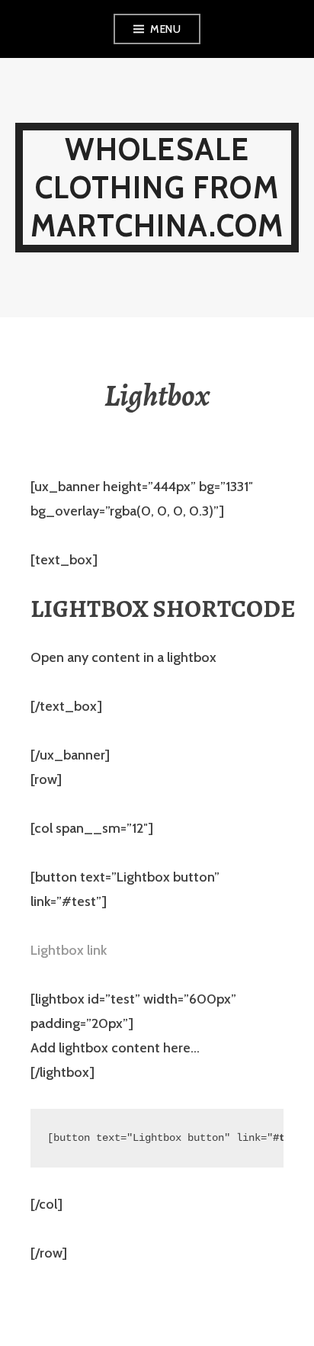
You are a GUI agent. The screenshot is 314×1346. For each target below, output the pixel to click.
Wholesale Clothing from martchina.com (157, 187)
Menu (165, 29)
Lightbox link (68, 950)
